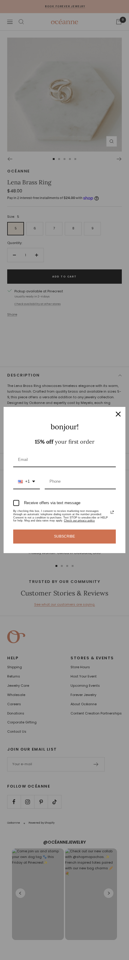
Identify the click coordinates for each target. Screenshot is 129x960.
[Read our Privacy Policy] (112, 512)
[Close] (118, 414)
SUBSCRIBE (64, 536)
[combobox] (26, 481)
